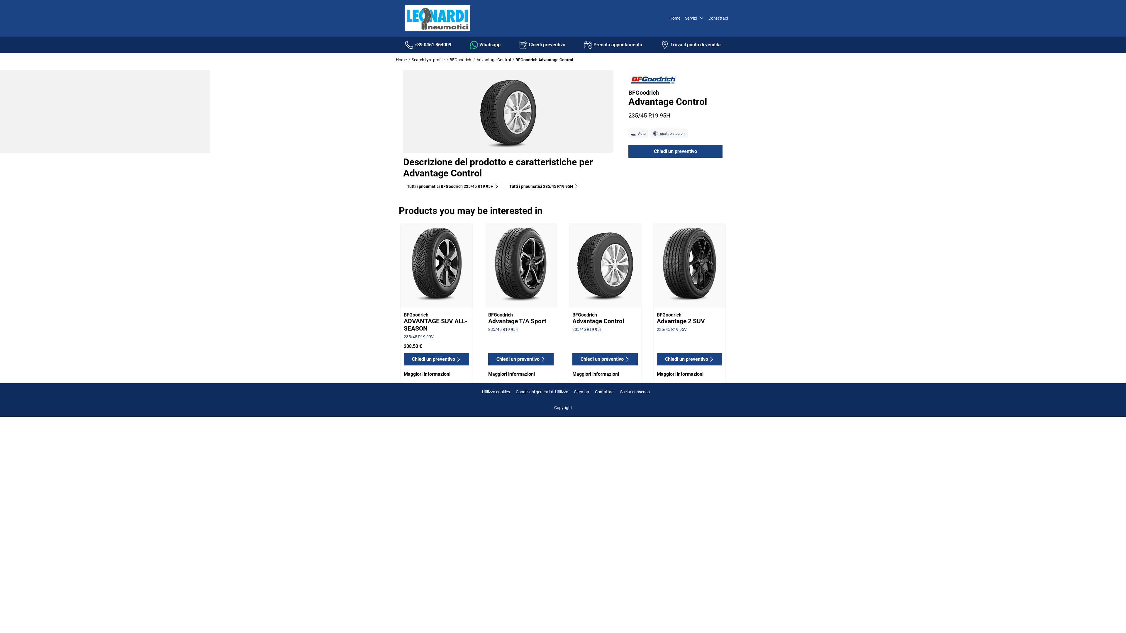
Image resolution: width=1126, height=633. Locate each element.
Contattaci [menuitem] (718, 18)
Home (401, 59)
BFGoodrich (460, 59)
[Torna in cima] (1110, 620)
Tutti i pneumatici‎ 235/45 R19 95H (541, 186)
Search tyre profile (428, 59)
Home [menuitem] (674, 18)
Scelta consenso (635, 391)
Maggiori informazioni (427, 374)
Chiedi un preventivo (675, 151)
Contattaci (604, 391)
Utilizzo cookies (496, 391)
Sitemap (581, 391)
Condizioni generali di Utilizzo (542, 391)
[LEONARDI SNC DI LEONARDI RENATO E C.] (437, 18)
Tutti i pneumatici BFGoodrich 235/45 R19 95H (450, 186)
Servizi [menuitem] (691, 18)
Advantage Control (493, 59)
